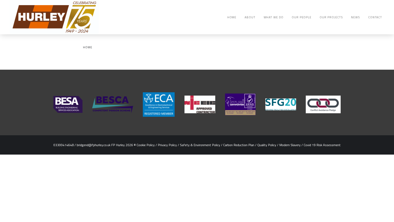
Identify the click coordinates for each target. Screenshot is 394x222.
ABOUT (250, 17)
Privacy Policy (167, 144)
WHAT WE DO (274, 17)
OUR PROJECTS (331, 17)
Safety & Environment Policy (200, 144)
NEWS (355, 17)
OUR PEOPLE (302, 17)
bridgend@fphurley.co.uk (93, 144)
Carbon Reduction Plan (238, 144)
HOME (231, 17)
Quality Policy (266, 144)
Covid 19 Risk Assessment (322, 144)
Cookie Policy (146, 144)
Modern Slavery (290, 144)
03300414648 (63, 144)
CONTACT (375, 17)
